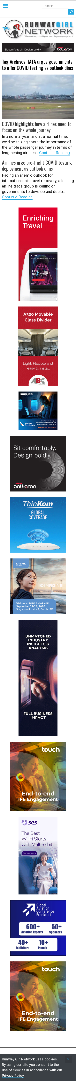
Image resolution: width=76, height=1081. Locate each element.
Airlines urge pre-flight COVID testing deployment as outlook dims (37, 165)
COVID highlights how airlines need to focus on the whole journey (37, 127)
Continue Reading (54, 152)
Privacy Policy (13, 1075)
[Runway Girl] (38, 37)
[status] (68, 1059)
